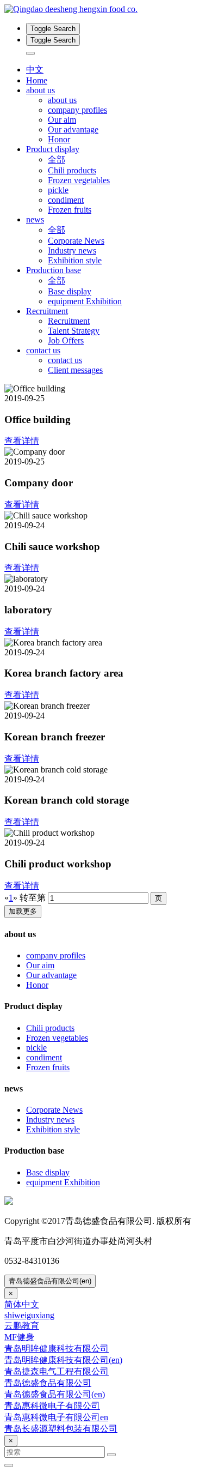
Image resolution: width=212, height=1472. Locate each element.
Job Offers (66, 340)
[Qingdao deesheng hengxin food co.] (106, 9)
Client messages (75, 370)
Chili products (72, 170)
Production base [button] (53, 270)
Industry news (72, 250)
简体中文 (21, 1304)
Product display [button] (52, 149)
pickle (58, 190)
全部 (56, 159)
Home (36, 80)
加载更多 (23, 911)
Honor (59, 139)
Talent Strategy (73, 330)
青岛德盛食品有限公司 (47, 1382)
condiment (66, 199)
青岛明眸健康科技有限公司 (56, 1348)
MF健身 (19, 1337)
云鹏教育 (21, 1325)
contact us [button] (43, 350)
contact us (65, 360)
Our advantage (73, 129)
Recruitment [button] (47, 311)
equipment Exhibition (85, 301)
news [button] (35, 219)
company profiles (77, 109)
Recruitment (69, 320)
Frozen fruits (69, 209)
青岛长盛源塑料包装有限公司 (60, 1428)
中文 (34, 69)
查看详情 (21, 440)
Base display (69, 291)
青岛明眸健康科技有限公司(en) (63, 1360)
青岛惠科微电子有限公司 (52, 1405)
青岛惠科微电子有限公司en (56, 1417)
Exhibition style (75, 260)
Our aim (62, 119)
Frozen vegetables (79, 180)
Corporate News (76, 240)
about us (62, 100)
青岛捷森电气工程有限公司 (56, 1371)
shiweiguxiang (29, 1315)
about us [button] (40, 90)
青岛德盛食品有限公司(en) (50, 1281)
